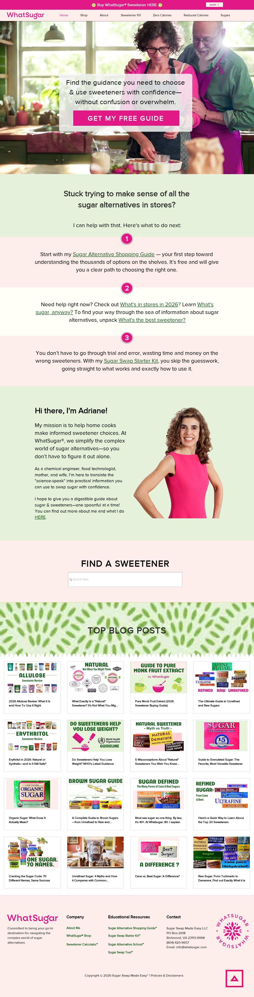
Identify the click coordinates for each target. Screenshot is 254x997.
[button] (130, 15)
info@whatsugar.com (191, 947)
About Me (73, 928)
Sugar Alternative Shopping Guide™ (132, 928)
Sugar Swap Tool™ (120, 952)
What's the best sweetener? (152, 320)
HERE (40, 517)
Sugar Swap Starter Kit (131, 361)
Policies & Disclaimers (167, 975)
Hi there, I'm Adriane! (71, 410)
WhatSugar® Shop (78, 935)
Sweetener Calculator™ (82, 944)
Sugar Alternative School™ (126, 944)
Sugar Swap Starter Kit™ (124, 935)
